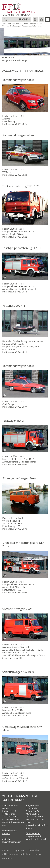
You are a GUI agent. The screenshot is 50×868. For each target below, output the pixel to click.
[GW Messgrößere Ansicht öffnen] (25, 752)
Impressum (19, 850)
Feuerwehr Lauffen (37, 23)
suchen (24, 19)
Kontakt (5, 850)
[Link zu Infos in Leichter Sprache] (41, 19)
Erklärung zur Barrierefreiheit (16, 854)
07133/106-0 (12, 816)
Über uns (5, 26)
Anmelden (7, 858)
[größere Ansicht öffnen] (25, 266)
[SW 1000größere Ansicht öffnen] (25, 690)
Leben (25, 23)
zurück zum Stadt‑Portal (11, 23)
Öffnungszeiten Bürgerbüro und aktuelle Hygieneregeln (36, 836)
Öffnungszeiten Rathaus (9, 832)
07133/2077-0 (36, 816)
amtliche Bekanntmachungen (11, 840)
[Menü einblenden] (47, 19)
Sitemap (38, 854)
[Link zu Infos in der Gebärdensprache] (35, 19)
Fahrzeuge (16, 26)
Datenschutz (35, 850)
